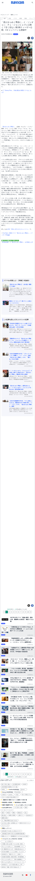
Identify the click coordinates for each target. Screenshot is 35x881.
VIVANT (25, 784)
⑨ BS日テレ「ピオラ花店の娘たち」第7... (12, 864)
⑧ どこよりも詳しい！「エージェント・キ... (13, 862)
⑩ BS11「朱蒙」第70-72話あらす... (11, 867)
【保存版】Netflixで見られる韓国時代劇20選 (13, 833)
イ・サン (4, 810)
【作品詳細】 (5, 242)
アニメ (31, 18)
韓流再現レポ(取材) (7, 802)
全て (5, 18)
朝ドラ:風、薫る (6, 784)
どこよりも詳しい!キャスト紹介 (24, 805)
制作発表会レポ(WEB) (20, 802)
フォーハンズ (5, 825)
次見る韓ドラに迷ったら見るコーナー (11, 831)
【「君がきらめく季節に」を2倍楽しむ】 (21, 242)
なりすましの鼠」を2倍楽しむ (9, 823)
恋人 (26, 812)
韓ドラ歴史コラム (26, 794)
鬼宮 (3, 812)
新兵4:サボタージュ (25, 823)
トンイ (10, 810)
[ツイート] (28, 38)
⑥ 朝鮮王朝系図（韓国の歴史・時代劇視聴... (13, 856)
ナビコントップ (5, 14)
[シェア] (32, 38)
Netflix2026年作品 (14, 789)
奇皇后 (8, 812)
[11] (30, 612)
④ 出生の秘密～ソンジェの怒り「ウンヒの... (13, 851)
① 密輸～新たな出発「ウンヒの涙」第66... (13, 844)
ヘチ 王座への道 (18, 807)
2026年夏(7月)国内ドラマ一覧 (9, 787)
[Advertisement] (17, 9)
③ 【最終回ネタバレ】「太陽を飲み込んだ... (13, 849)
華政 (14, 812)
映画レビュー (5, 836)
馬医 (26, 807)
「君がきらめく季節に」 (8, 126)
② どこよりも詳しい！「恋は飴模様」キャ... (13, 846)
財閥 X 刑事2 (12, 815)
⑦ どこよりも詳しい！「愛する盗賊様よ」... (13, 859)
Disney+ (23, 789)
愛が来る (4, 815)
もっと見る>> (7, 841)
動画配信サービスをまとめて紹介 (19, 836)
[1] (4, 612)
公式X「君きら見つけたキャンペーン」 (18, 229)
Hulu (18, 794)
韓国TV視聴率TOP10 (7, 805)
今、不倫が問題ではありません (10, 820)
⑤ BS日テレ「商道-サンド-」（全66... (11, 854)
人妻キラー (21, 815)
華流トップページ (6, 828)
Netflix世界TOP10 (7, 807)
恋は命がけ (29, 815)
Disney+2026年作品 (7, 792)
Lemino (10, 794)
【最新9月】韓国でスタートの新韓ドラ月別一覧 (14, 799)
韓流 (10, 18)
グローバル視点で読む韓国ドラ (10, 797)
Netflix (4, 789)
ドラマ (15, 18)
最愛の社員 (4, 818)
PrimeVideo (18, 792)
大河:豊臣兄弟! (16, 784)
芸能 (25, 18)
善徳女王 (19, 812)
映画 (21, 18)
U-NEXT (4, 794)
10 (28, 612)
